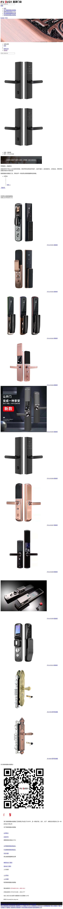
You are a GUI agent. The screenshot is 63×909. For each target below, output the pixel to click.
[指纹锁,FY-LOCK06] (21, 163)
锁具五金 (6, 48)
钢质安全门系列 (8, 862)
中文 (6, 17)
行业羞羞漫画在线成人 (10, 849)
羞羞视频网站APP (37, 907)
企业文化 (6, 836)
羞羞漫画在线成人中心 (10, 11)
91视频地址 (34, 906)
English (2, 17)
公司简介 (6, 833)
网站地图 (3, 904)
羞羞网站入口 (19, 906)
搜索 (2, 5)
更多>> (9, 184)
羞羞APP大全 (27, 906)
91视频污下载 (56, 906)
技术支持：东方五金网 (30, 904)
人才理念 (6, 875)
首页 (5, 8)
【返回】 (3, 187)
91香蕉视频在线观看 (26, 907)
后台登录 (8, 904)
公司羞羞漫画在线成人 (10, 846)
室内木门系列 (7, 866)
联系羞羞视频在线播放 (10, 15)
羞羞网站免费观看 (16, 907)
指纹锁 (5, 50)
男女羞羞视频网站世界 (10, 13)
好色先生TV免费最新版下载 (45, 906)
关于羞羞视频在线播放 (10, 10)
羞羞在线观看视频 (10, 906)
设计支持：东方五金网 (17, 904)
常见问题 (6, 853)
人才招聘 (6, 879)
